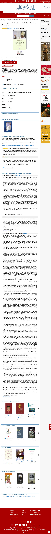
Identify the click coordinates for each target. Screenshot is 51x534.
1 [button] (18, 422)
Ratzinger (20, 484)
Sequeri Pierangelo (32, 461)
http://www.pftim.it (6, 396)
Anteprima (9, 79)
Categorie (24, 512)
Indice (8, 80)
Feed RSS (43, 119)
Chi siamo (12, 512)
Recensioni (43, 84)
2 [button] (20, 422)
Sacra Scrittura (20, 13)
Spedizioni (12, 517)
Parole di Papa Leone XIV (35, 510)
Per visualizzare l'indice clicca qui (8, 115)
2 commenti (10, 28)
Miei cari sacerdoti (8, 484)
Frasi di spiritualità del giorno (35, 514)
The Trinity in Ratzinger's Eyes (20, 415)
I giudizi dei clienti (44, 29)
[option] (8, 127)
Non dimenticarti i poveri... (31, 415)
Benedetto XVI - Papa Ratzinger (29, 19)
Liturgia (30, 13)
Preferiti (10, 2)
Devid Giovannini (8, 415)
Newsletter (44, 20)
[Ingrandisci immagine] (8, 126)
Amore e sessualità (20, 460)
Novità (16, 13)
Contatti (48, 2)
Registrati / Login (46, 6)
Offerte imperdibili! (43, 64)
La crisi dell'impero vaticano (32, 485)
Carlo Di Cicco (20, 485)
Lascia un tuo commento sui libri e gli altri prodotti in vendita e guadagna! (18, 145)
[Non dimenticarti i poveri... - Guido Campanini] (31, 408)
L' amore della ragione (31, 460)
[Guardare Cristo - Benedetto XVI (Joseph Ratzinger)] (20, 432)
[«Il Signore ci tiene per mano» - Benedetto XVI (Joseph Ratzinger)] (31, 432)
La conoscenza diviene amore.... (8, 461)
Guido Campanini (32, 416)
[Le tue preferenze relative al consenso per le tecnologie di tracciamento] (49, 532)
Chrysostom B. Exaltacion (20, 417)
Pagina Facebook (28, 522)
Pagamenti (17, 517)
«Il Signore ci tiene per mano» (31, 439)
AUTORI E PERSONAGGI (12, 19)
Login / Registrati (4, 2)
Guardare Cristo (20, 438)
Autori (23, 514)
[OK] (48, 24)
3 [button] (22, 422)
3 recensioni (15, 28)
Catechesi (34, 13)
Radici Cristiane (17, 175)
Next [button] (38, 409)
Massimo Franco (32, 486)
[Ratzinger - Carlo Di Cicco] (20, 478)
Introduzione (10, 77)
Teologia (26, 13)
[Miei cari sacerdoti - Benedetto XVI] (8, 478)
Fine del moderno (8, 414)
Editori (23, 515)
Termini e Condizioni (14, 514)
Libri (5, 19)
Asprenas (25, 233)
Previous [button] (1, 409)
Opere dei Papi (20, 19)
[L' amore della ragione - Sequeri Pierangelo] (32, 454)
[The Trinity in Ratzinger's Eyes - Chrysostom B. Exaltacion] (20, 408)
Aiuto (44, 2)
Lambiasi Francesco (9, 462)
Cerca (31, 15)
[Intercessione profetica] (45, 110)
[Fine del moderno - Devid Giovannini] (8, 408)
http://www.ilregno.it (6, 230)
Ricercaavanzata (25, 17)
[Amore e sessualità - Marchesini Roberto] (20, 454)
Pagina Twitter (31, 522)
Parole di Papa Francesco (35, 512)
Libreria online (25, 532)
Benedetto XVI (9, 485)
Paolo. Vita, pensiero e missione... (8, 439)
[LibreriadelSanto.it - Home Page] (25, 7)
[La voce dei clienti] (45, 80)
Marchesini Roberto (20, 461)
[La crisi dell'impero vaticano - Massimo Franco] (31, 478)
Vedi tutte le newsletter (45, 25)
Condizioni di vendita (14, 515)
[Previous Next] (20, 49)
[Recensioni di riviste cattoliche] (45, 87)
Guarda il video (43, 33)
